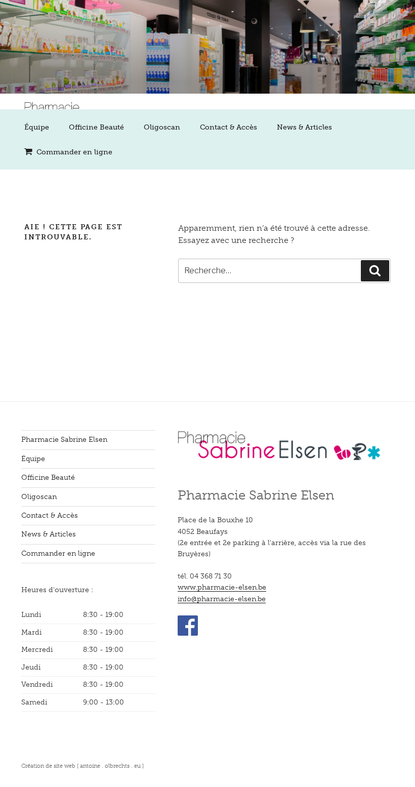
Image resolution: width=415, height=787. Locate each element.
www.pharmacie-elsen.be (222, 587)
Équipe (36, 127)
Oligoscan (162, 127)
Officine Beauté (96, 127)
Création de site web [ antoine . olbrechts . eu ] (82, 765)
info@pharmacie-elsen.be (222, 599)
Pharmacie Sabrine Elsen (64, 439)
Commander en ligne (74, 152)
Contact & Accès (228, 127)
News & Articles (304, 127)
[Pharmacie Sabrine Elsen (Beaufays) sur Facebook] (188, 633)
